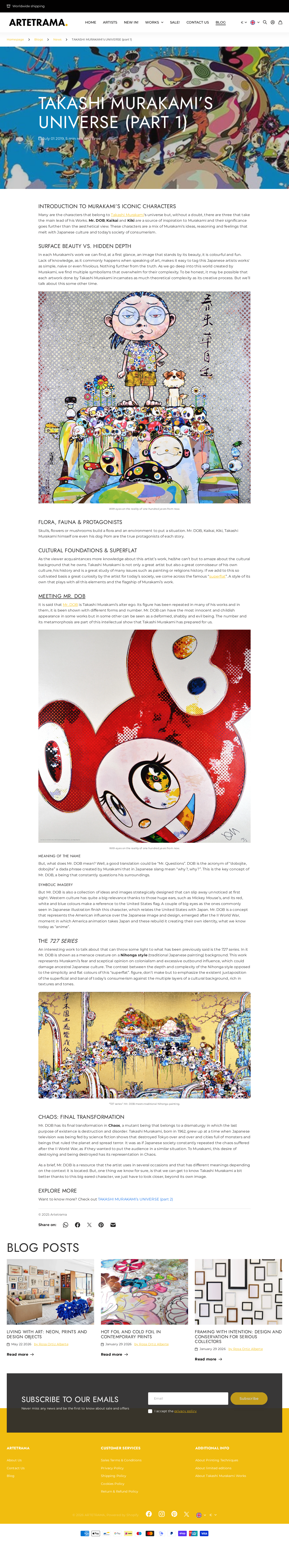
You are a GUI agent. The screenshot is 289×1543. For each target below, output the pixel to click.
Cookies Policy (112, 1484)
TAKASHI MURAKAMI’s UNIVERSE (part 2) (135, 1199)
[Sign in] (273, 22)
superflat (217, 576)
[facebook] (149, 1514)
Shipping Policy (113, 1476)
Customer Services (120, 1448)
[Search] (265, 22)
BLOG (221, 22)
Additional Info (212, 1448)
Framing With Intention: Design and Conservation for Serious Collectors (238, 1336)
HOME (90, 22)
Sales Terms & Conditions (121, 1460)
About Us (14, 1460)
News (57, 39)
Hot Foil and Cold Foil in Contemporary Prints (131, 1334)
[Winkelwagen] (280, 22)
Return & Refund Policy (119, 1491)
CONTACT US (197, 22)
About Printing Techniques (216, 1460)
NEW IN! (131, 22)
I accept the (175, 1411)
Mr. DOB (70, 604)
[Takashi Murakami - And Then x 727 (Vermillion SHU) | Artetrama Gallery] (144, 736)
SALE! (175, 22)
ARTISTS (110, 22)
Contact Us (16, 1468)
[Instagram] (161, 1514)
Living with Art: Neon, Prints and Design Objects (47, 1334)
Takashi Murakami (127, 215)
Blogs (38, 39)
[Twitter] (186, 1514)
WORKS (152, 22)
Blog (11, 1476)
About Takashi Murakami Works (220, 1476)
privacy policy (185, 1411)
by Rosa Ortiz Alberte (51, 1344)
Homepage (15, 39)
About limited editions (213, 1468)
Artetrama (18, 1448)
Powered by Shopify (123, 1515)
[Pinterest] (174, 1514)
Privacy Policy (112, 1468)
